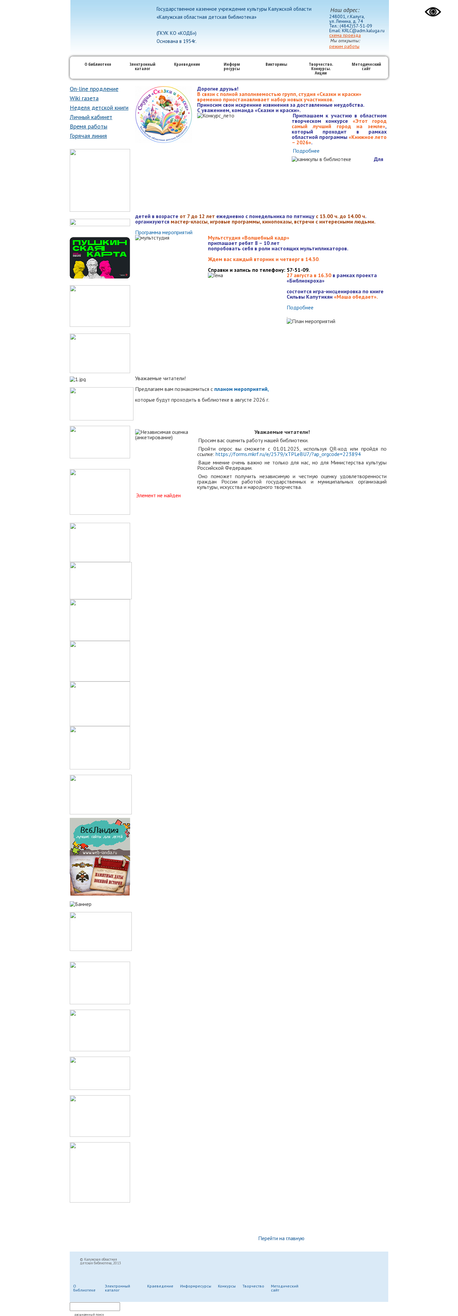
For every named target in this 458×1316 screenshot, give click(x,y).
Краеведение (187, 64)
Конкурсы (227, 1285)
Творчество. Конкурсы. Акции (321, 69)
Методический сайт (366, 66)
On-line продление (94, 89)
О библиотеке (97, 64)
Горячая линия (88, 136)
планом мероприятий (241, 389)
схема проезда (345, 35)
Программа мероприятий (163, 232)
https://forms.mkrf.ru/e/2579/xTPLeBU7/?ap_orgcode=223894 (288, 454)
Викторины (276, 64)
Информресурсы (195, 1285)
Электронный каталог (142, 66)
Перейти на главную (281, 1238)
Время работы (88, 126)
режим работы (344, 46)
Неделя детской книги (99, 107)
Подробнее (306, 150)
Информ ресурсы (232, 66)
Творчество (253, 1285)
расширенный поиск (89, 1314)
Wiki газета (84, 98)
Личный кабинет (91, 117)
